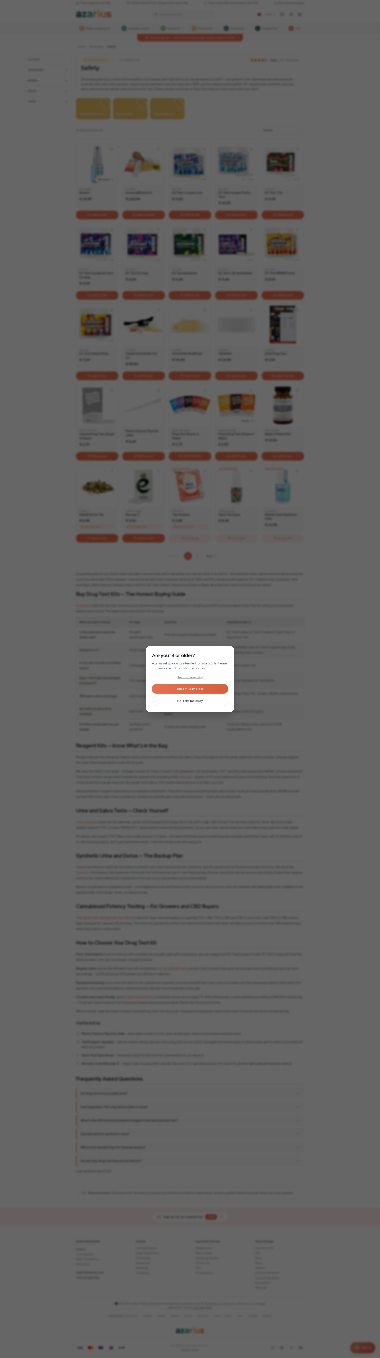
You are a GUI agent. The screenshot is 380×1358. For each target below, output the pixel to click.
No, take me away (190, 701)
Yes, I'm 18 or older (190, 689)
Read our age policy (190, 677)
